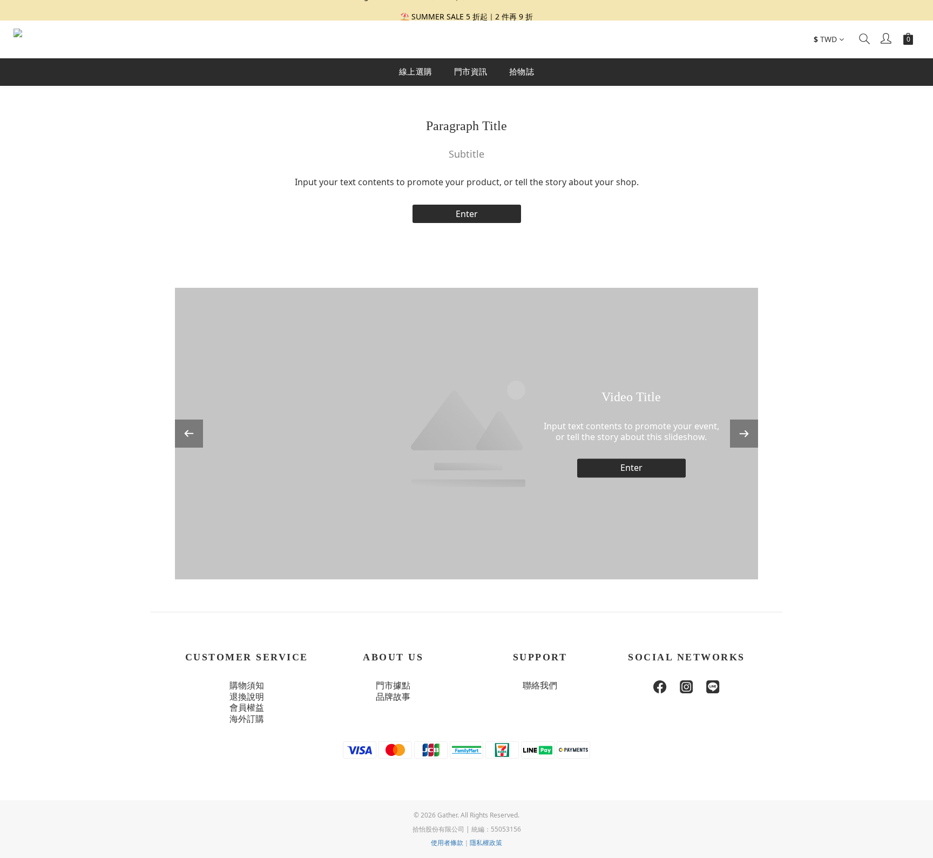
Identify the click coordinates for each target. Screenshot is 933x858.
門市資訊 (471, 71)
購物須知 (246, 685)
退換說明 (246, 696)
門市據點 (393, 685)
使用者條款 (447, 842)
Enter (467, 214)
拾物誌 (522, 71)
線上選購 (415, 71)
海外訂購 (246, 719)
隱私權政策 (486, 842)
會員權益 (246, 707)
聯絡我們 (540, 685)
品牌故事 (393, 696)
